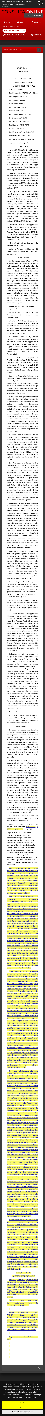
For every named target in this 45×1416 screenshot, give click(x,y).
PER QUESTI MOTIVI (23, 1273)
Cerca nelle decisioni (34, 15)
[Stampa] (39, 50)
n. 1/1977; (19, 829)
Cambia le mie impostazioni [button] (22, 1412)
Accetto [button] (22, 1403)
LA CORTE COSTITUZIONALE (23, 1276)
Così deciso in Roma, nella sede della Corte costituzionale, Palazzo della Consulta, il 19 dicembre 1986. (22, 1302)
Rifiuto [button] (22, 1407)
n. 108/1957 (30, 827)
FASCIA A (25, 2)
